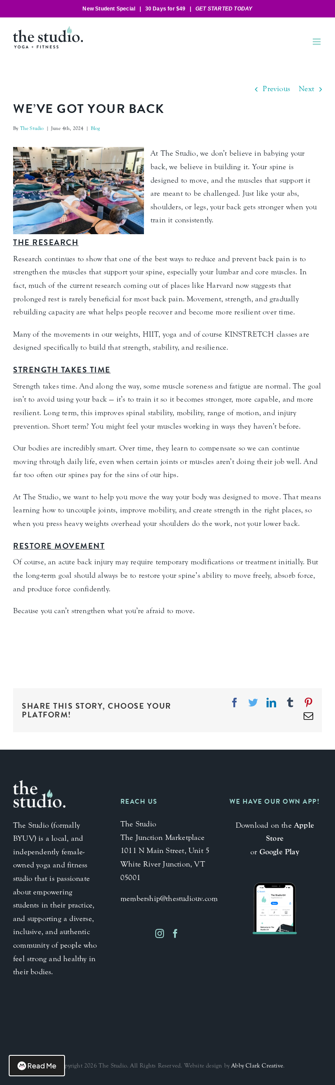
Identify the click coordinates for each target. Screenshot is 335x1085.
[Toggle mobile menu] (317, 41)
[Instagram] (159, 933)
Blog (95, 128)
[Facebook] (175, 933)
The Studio (32, 128)
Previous (276, 88)
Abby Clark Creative (257, 1065)
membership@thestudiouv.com (169, 898)
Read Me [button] (41, 1065)
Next (306, 88)
